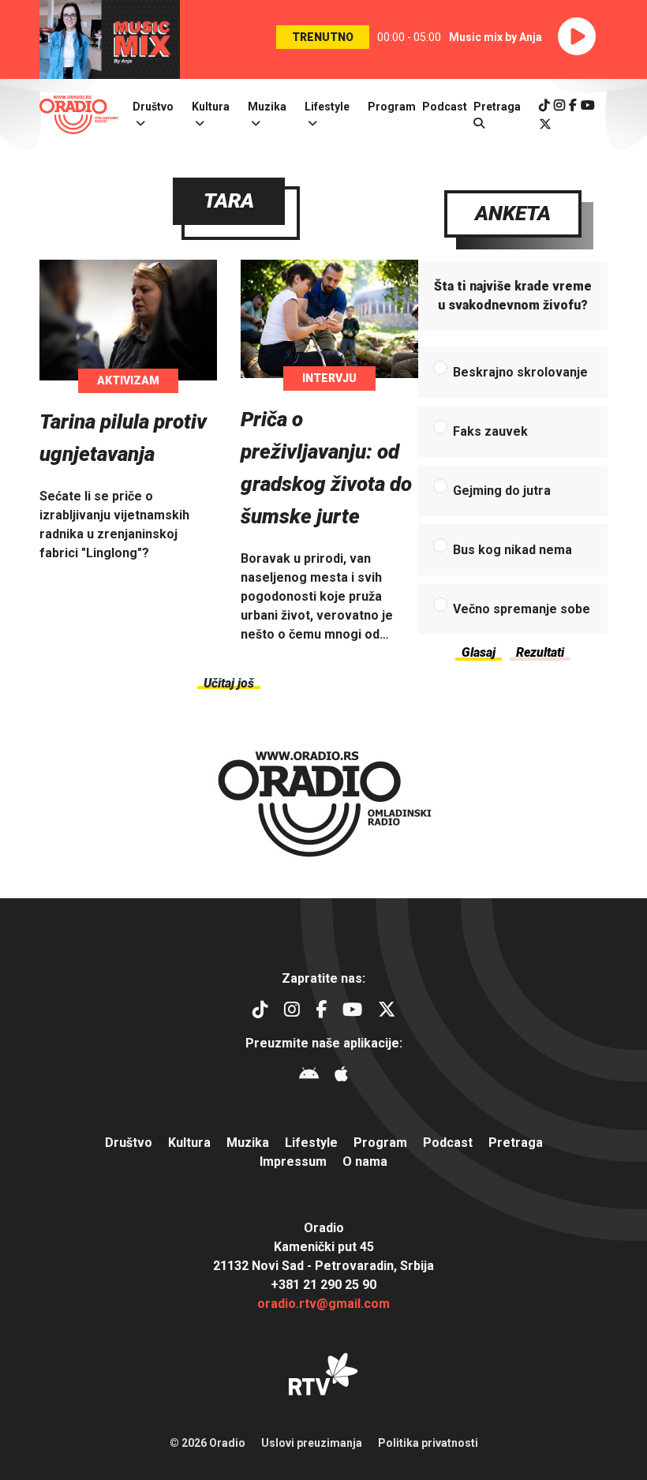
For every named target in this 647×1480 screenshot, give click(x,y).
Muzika (267, 106)
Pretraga (515, 1142)
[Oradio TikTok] (544, 105)
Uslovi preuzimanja (311, 1443)
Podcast (444, 106)
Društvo (153, 106)
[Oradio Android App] (309, 1076)
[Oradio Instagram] (559, 105)
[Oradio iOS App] (341, 1076)
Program (392, 106)
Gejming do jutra (502, 490)
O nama (364, 1161)
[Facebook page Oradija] (573, 105)
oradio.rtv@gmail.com (323, 1303)
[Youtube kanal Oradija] (588, 105)
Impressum (293, 1161)
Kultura (211, 106)
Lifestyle (327, 106)
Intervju (329, 378)
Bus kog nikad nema (512, 549)
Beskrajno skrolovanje (520, 372)
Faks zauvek (490, 431)
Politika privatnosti (428, 1443)
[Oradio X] (545, 124)
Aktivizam (128, 380)
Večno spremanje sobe (521, 608)
